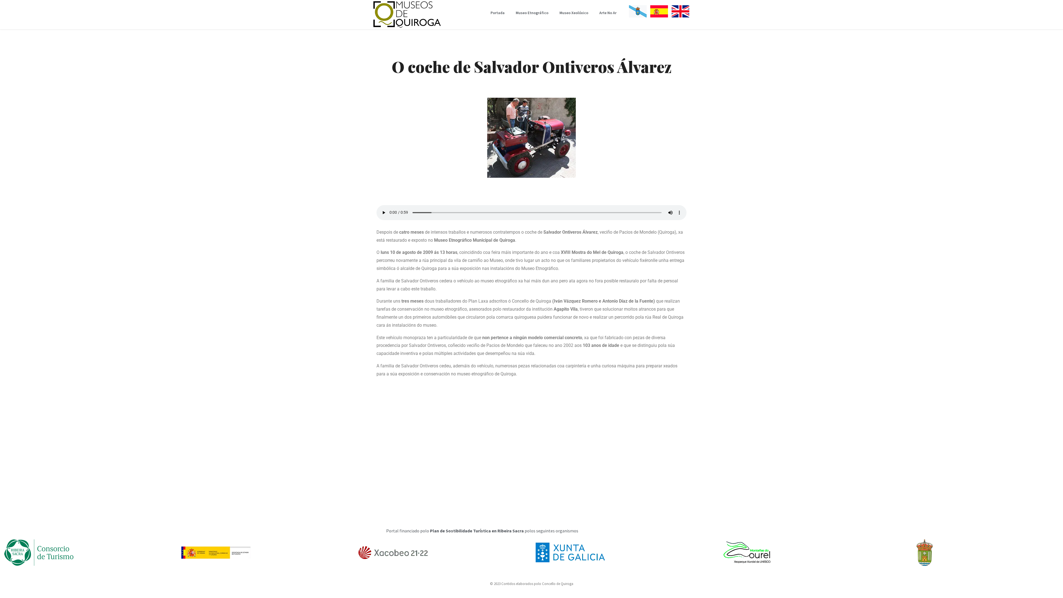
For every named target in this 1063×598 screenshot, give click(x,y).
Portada (498, 12)
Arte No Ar (607, 12)
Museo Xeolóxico (573, 12)
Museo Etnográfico (532, 12)
